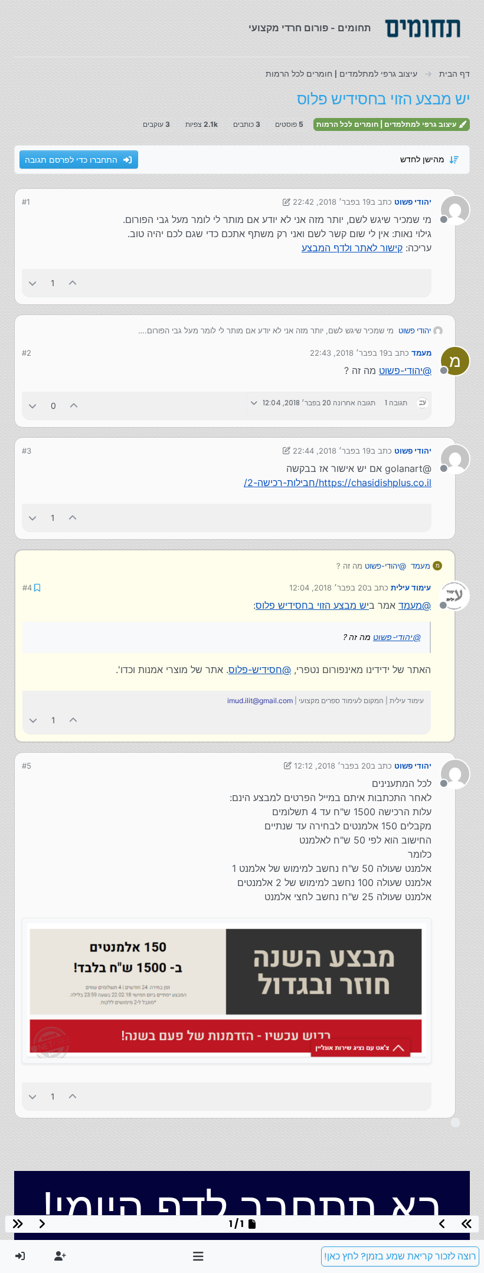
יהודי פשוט (412, 201)
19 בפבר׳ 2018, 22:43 (349, 352)
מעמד (421, 352)
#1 (26, 201)
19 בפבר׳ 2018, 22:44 (332, 450)
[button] (199, 1256)
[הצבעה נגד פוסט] (32, 283)
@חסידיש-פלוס (259, 669)
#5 (26, 765)
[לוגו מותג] (422, 28)
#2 (26, 352)
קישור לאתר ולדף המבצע (352, 248)
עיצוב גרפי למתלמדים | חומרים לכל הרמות (387, 124)
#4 (27, 587)
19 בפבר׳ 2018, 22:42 (332, 201)
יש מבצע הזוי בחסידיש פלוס (312, 605)
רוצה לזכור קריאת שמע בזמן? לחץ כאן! (400, 1256)
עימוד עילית (411, 587)
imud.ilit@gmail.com (260, 700)
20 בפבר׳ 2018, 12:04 (328, 587)
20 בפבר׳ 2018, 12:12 (332, 765)
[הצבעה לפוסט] (73, 283)
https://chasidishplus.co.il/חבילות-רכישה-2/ (337, 482)
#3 (26, 450)
